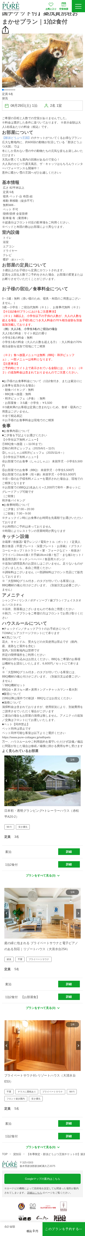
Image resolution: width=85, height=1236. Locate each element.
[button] (3, 90)
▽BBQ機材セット (13, 685)
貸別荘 (17, 1154)
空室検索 (63, 9)
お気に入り (51, 9)
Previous (6, 780)
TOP (5, 1154)
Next (78, 780)
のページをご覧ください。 (49, 1192)
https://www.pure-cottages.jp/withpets (26, 737)
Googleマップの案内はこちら (42, 1178)
